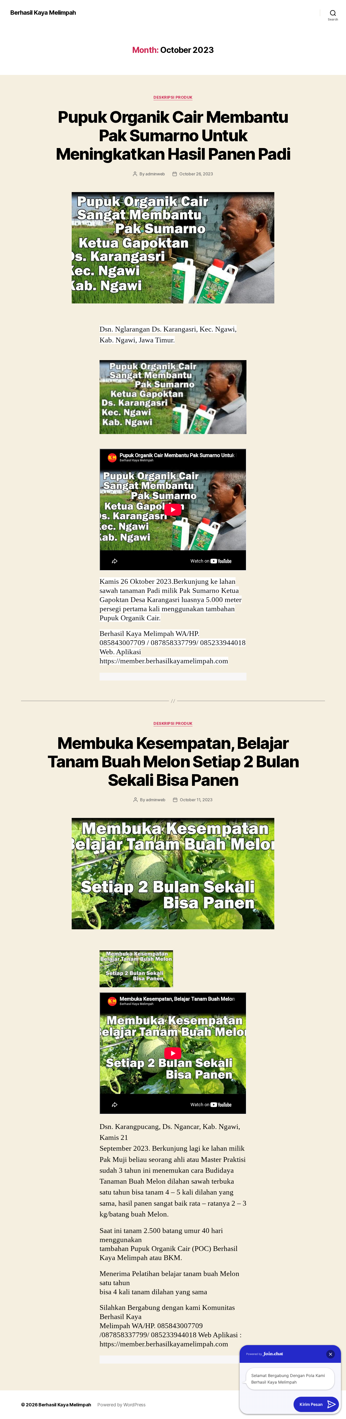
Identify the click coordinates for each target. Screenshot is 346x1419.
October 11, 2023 (196, 799)
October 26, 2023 (196, 173)
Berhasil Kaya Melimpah (43, 13)
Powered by (254, 1354)
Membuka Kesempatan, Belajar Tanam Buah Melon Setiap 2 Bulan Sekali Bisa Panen (173, 761)
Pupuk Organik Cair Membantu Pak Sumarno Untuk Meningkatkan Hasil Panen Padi (173, 135)
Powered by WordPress (121, 1404)
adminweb (155, 173)
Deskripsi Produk (173, 97)
